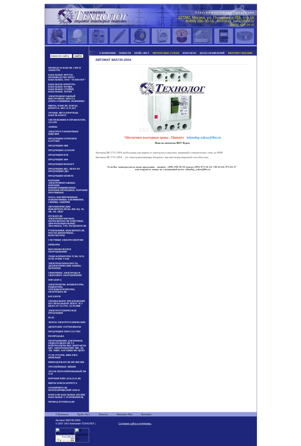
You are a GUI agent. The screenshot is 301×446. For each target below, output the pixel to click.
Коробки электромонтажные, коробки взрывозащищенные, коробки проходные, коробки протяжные (67, 186)
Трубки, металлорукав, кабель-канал (63, 114)
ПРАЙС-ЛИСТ (141, 53)
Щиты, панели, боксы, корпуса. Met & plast (63, 107)
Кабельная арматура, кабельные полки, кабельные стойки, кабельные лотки (62, 88)
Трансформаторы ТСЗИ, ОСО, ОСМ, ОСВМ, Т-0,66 (66, 257)
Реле (51, 317)
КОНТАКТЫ (189, 53)
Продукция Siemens (61, 176)
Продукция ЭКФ (58, 159)
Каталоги (54, 296)
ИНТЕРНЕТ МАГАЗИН (240, 53)
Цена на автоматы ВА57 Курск (172, 143)
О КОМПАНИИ (107, 53)
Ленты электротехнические (67, 322)
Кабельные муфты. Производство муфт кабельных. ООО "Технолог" (67, 77)
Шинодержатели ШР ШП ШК (66, 362)
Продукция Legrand (61, 150)
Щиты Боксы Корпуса (62, 383)
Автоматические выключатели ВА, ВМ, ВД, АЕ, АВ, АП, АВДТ (66, 209)
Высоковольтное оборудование (59, 250)
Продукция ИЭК (58, 155)
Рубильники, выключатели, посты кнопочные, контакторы (66, 233)
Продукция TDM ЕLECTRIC (64, 331)
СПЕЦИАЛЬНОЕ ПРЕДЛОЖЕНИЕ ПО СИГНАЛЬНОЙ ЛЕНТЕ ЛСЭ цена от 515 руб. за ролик (66, 303)
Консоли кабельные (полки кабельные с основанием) (66, 396)
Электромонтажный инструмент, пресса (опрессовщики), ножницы (66, 98)
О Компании (62, 414)
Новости (103, 414)
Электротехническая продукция (62, 311)
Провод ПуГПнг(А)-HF (61, 402)
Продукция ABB (58, 145)
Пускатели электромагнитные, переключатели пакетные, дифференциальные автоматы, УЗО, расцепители (67, 221)
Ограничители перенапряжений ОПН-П (64, 388)
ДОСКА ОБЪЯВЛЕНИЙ (212, 53)
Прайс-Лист (83, 414)
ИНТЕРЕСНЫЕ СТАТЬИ (166, 53)
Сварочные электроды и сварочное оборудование (65, 274)
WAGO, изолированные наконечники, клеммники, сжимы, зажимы (66, 199)
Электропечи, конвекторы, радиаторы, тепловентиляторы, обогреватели (66, 288)
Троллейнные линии (62, 367)
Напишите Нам (124, 414)
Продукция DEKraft (61, 164)
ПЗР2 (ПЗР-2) (54, 280)
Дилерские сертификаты (64, 327)
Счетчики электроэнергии (65, 240)
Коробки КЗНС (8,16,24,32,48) (64, 378)
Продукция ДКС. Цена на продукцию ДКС (64, 170)
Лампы (52, 127)
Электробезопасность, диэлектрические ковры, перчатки (64, 265)
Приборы (54, 244)
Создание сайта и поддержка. (135, 423)
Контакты (146, 414)
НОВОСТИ (125, 53)
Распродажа (56, 336)
